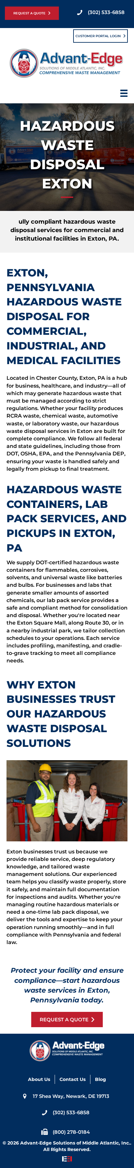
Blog (100, 1079)
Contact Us (73, 1079)
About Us (39, 1079)
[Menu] (124, 95)
